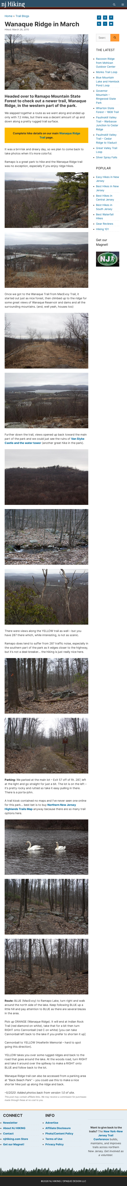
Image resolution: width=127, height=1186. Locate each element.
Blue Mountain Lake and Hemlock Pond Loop (107, 81)
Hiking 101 (102, 229)
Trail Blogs (22, 16)
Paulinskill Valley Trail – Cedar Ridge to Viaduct (106, 138)
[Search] (114, 37)
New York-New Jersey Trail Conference (108, 1135)
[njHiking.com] (13, 4)
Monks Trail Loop (106, 72)
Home (8, 16)
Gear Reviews (104, 223)
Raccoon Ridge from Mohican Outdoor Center (105, 62)
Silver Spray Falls (106, 157)
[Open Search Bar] (114, 4)
